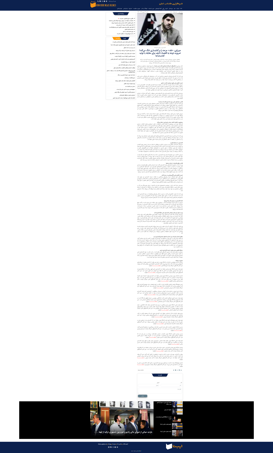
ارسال (142, 396)
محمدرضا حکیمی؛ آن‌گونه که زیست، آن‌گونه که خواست (125, 56)
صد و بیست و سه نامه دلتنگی (129, 47)
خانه (181, 8)
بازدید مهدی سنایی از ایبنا (165, 431)
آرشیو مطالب (125, 444)
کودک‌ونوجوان (158, 8)
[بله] (111, 447)
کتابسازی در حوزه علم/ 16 (160, 48)
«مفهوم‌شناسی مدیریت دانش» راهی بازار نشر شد (126, 89)
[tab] (124, 38)
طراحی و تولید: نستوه (134, 451)
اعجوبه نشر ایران (167, 410)
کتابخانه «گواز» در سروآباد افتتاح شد (128, 62)
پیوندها (109, 444)
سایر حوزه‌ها (175, 12)
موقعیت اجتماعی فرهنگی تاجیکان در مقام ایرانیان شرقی (124, 68)
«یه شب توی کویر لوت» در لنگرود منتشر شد (125, 33)
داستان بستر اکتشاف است (130, 86)
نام (181, 382)
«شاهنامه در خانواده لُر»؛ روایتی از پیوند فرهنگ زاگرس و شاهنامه (121, 20)
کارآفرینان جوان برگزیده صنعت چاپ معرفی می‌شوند (125, 81)
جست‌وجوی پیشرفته (102, 444)
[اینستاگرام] (113, 447)
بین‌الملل (171, 8)
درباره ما (114, 444)
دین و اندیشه (151, 8)
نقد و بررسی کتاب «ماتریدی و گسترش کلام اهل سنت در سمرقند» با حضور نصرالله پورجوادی (121, 71)
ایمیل (158, 382)
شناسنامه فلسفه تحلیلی (129, 29)
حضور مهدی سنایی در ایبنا (165, 424)
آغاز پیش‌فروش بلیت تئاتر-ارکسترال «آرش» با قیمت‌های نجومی (123, 59)
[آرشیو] (109, 447)
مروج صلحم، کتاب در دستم (128, 31)
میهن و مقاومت (136, 8)
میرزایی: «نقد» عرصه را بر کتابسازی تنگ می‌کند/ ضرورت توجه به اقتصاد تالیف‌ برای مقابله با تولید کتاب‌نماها (160, 53)
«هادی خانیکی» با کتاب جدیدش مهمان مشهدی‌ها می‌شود (123, 23)
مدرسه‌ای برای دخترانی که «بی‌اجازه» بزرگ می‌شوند (125, 50)
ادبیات (177, 8)
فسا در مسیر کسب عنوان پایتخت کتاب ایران (127, 65)
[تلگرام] (115, 447)
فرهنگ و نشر (144, 8)
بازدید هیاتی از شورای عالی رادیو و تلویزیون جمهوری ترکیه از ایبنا (123, 45)
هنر (174, 8)
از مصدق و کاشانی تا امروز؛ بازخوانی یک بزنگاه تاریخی (125, 92)
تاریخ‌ (166, 8)
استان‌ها (130, 8)
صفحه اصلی (181, 12)
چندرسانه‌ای (119, 8)
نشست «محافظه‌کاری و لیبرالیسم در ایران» (163, 418)
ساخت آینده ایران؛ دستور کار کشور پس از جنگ (126, 75)
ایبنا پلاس (125, 8)
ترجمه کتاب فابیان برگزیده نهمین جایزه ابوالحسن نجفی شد (124, 42)
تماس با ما (119, 444)
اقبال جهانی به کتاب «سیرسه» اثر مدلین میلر (125, 25)
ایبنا (171, 4)
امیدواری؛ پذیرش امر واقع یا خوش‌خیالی (127, 95)
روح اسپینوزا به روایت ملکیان (129, 83)
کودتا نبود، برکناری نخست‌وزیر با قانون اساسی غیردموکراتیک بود (121, 27)
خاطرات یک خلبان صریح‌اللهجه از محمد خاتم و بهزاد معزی (124, 98)
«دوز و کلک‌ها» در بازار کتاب (130, 78)
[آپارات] (117, 447)
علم (163, 8)
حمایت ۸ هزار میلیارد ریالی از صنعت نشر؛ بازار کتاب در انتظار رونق (122, 53)
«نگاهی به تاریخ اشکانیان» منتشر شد (127, 18)
